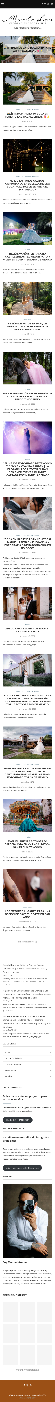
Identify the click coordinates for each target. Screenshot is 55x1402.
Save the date (28, 1070)
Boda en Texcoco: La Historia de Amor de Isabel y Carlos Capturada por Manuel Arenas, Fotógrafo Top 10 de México (27, 773)
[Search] (52, 4)
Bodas (28, 1052)
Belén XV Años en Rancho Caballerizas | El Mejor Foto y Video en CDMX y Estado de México (27, 256)
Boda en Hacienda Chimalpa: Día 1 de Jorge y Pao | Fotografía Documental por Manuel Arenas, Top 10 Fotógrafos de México (27, 700)
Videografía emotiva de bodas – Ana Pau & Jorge (27, 630)
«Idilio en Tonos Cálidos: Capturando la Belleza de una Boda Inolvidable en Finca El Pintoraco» (27, 185)
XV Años (28, 1076)
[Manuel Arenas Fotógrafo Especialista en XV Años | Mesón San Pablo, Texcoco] (27, 815)
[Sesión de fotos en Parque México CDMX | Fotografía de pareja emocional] (27, 298)
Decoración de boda (28, 1058)
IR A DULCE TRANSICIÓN (17, 1120)
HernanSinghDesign (27, 1398)
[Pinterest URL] (10, 1312)
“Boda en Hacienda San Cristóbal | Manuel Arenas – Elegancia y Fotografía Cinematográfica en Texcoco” (27, 544)
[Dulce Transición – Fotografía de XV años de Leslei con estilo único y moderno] (27, 368)
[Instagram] (45, 4)
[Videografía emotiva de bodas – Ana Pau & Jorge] (27, 603)
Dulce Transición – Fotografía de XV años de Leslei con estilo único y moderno (27, 396)
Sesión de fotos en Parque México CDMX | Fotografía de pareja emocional (27, 326)
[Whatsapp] (48, 4)
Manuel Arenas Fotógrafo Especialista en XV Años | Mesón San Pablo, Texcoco (27, 844)
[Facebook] (42, 4)
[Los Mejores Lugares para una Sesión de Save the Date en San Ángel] (27, 885)
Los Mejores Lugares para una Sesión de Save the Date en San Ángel (27, 914)
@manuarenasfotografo (27, 1369)
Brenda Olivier (9, 965)
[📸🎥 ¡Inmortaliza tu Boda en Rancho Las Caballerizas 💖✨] (27, 88)
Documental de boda (28, 1064)
